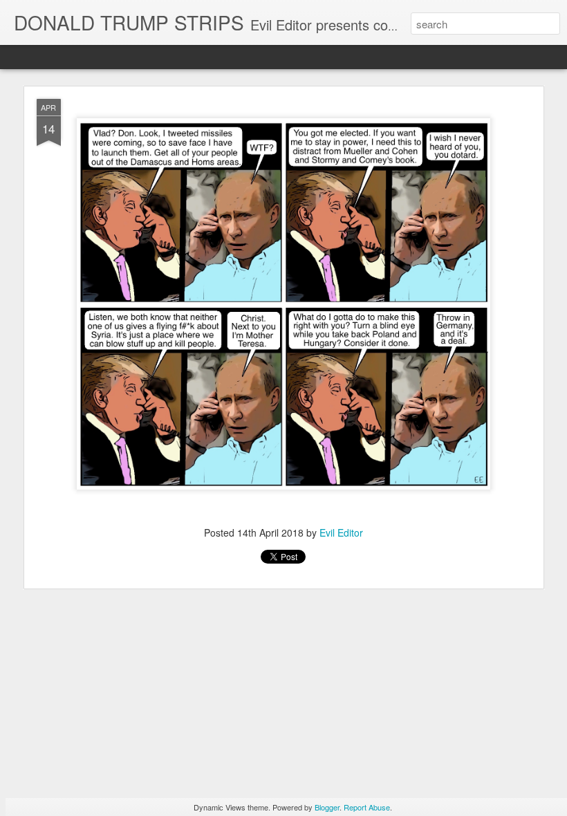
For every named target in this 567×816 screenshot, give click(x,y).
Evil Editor (341, 532)
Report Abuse (367, 807)
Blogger (327, 807)
